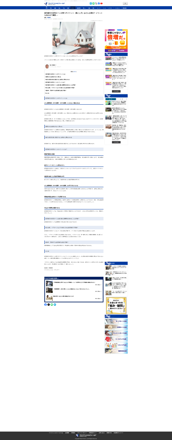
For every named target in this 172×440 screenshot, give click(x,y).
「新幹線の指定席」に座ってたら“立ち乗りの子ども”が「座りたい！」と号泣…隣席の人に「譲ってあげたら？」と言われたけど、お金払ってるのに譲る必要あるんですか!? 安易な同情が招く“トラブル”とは (119, 119)
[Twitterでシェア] (48, 304)
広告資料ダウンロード (118, 432)
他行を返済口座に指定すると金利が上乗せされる (57, 79)
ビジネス (110, 8)
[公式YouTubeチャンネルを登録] (101, 3)
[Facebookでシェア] (45, 304)
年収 (51, 8)
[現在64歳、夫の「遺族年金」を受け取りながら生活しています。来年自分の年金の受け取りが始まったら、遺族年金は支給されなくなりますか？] (108, 127)
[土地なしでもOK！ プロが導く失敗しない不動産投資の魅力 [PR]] (116, 280)
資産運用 (79, 8)
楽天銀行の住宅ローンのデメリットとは (55, 74)
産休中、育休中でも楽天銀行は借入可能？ (55, 90)
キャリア (99, 8)
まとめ (47, 93)
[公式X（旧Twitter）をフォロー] (96, 3)
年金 (64, 8)
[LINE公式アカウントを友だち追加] (93, 3)
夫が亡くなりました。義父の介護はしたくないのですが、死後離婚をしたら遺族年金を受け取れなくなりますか (119, 103)
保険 (68, 8)
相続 (55, 8)
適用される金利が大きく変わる (53, 76)
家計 (93, 8)
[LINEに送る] (52, 304)
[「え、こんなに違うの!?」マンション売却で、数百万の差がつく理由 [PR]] (116, 294)
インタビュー (117, 8)
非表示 (74, 71)
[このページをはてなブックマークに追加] (90, 3)
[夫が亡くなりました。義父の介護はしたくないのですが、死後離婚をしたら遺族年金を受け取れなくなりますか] (108, 103)
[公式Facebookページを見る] (98, 3)
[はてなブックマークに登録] (55, 304)
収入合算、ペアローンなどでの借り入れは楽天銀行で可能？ (60, 87)
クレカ (104, 8)
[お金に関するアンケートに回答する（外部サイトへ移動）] (116, 305)
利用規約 (73, 432)
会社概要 (67, 432)
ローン (72, 8)
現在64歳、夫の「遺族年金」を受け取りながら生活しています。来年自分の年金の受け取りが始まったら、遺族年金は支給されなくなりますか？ (119, 128)
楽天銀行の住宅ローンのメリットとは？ (55, 82)
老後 (89, 8)
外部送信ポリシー (93, 432)
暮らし (84, 8)
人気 (46, 8)
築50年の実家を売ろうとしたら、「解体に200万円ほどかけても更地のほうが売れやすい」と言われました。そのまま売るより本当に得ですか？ (119, 111)
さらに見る (116, 91)
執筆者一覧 (109, 432)
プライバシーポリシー (82, 432)
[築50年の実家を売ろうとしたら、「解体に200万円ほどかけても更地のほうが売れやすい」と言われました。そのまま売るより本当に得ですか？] (108, 109)
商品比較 (124, 8)
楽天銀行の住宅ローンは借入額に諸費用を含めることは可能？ (60, 84)
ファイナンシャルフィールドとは (56, 432)
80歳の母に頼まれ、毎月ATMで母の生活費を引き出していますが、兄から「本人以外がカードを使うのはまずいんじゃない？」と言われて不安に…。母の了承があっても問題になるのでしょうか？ (119, 136)
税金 (59, 8)
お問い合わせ (101, 432)
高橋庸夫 (49, 17)
